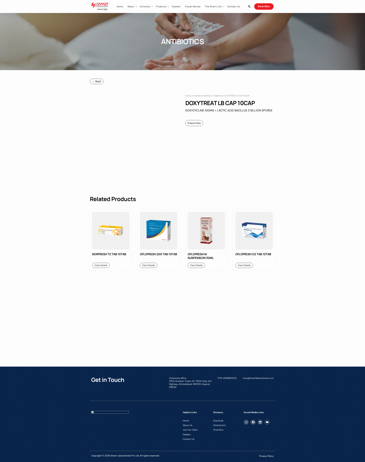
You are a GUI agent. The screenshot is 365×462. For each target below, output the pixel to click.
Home (188, 95)
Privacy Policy (266, 456)
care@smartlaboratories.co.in (258, 378)
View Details (100, 265)
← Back (96, 81)
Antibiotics (218, 95)
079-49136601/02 (227, 378)
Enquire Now (194, 123)
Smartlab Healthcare (202, 95)
